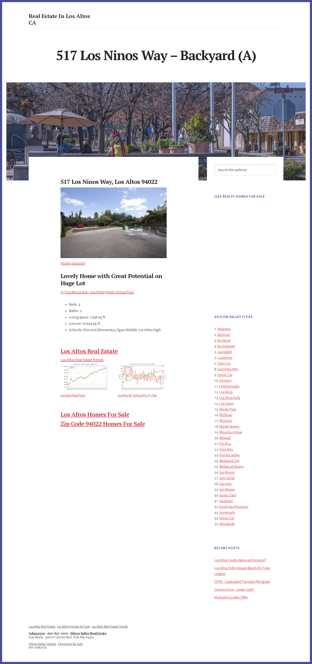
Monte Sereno (229, 427)
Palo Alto (226, 450)
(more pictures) (72, 263)
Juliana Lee (37, 633)
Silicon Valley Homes (42, 644)
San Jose (225, 484)
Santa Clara (227, 495)
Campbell (224, 352)
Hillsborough (229, 386)
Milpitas (225, 421)
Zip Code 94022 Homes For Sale (102, 424)
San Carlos (227, 478)
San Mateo (227, 490)
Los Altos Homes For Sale (94, 414)
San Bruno (226, 472)
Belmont (223, 335)
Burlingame (226, 346)
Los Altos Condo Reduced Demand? (240, 560)
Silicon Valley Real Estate (88, 633)
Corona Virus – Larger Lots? (234, 590)
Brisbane (223, 341)
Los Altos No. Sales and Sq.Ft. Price (137, 395)
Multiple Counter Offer (231, 597)
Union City (227, 518)
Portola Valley (229, 455)
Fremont (225, 381)
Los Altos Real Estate (89, 351)
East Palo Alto (227, 369)
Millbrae (225, 415)
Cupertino (224, 358)
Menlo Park (227, 409)
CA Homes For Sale (70, 644)
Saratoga (226, 501)
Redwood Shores (231, 467)
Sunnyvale (227, 513)
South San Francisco (233, 507)
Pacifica (225, 444)
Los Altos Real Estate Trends (81, 360)
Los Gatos (226, 404)
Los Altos (225, 392)
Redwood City (229, 461)
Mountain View (230, 432)
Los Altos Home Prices (72, 395)
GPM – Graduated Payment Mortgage (242, 582)
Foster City (225, 375)
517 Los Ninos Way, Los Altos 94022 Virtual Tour (97, 292)
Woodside (226, 524)
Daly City (224, 364)
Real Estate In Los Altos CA (59, 19)
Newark (225, 438)
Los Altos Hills (229, 398)
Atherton (223, 329)
